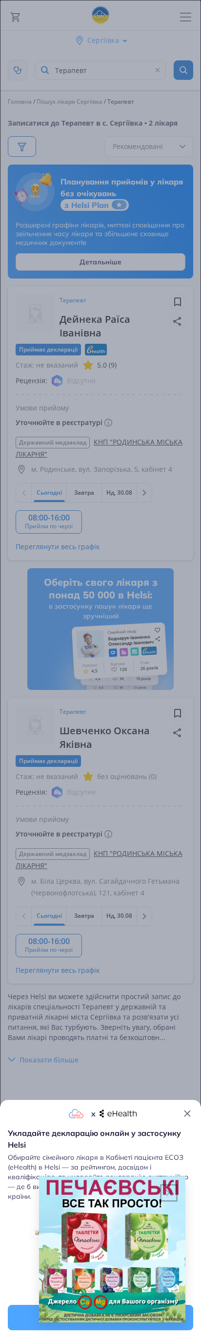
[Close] (187, 1113)
